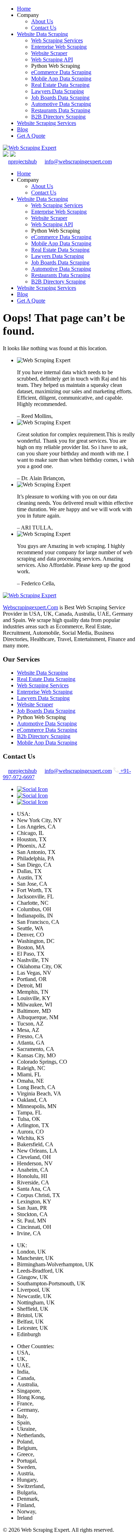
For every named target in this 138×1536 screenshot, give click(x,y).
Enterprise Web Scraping (59, 47)
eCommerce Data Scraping (61, 72)
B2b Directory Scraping (43, 736)
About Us (42, 21)
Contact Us (43, 28)
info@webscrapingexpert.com (78, 162)
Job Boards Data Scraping (60, 98)
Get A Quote (31, 136)
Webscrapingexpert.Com (30, 607)
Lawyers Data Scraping (57, 91)
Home (24, 9)
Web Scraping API (52, 59)
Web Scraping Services (57, 40)
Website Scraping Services (46, 123)
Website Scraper (49, 53)
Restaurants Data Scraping (60, 110)
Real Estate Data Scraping (60, 85)
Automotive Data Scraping (61, 104)
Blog (22, 129)
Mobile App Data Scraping (61, 79)
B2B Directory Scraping (58, 117)
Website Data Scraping (42, 34)
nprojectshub (22, 162)
